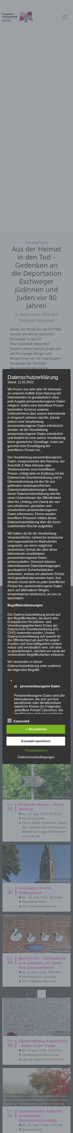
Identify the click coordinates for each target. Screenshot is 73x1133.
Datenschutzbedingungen (36, 757)
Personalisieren (36, 750)
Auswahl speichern (35, 741)
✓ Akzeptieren (36, 729)
